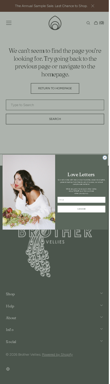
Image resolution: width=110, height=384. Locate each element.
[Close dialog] (102, 157)
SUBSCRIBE (79, 209)
